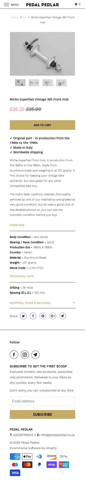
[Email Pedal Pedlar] (36, 354)
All (24, 17)
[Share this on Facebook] (32, 316)
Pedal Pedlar (30, 442)
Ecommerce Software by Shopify (33, 448)
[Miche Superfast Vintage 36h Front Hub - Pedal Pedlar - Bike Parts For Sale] (42, 54)
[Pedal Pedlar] (42, 4)
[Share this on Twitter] (23, 316)
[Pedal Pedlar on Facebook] (15, 354)
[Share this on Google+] (52, 316)
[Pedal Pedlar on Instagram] (26, 354)
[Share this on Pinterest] (42, 316)
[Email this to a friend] (62, 316)
